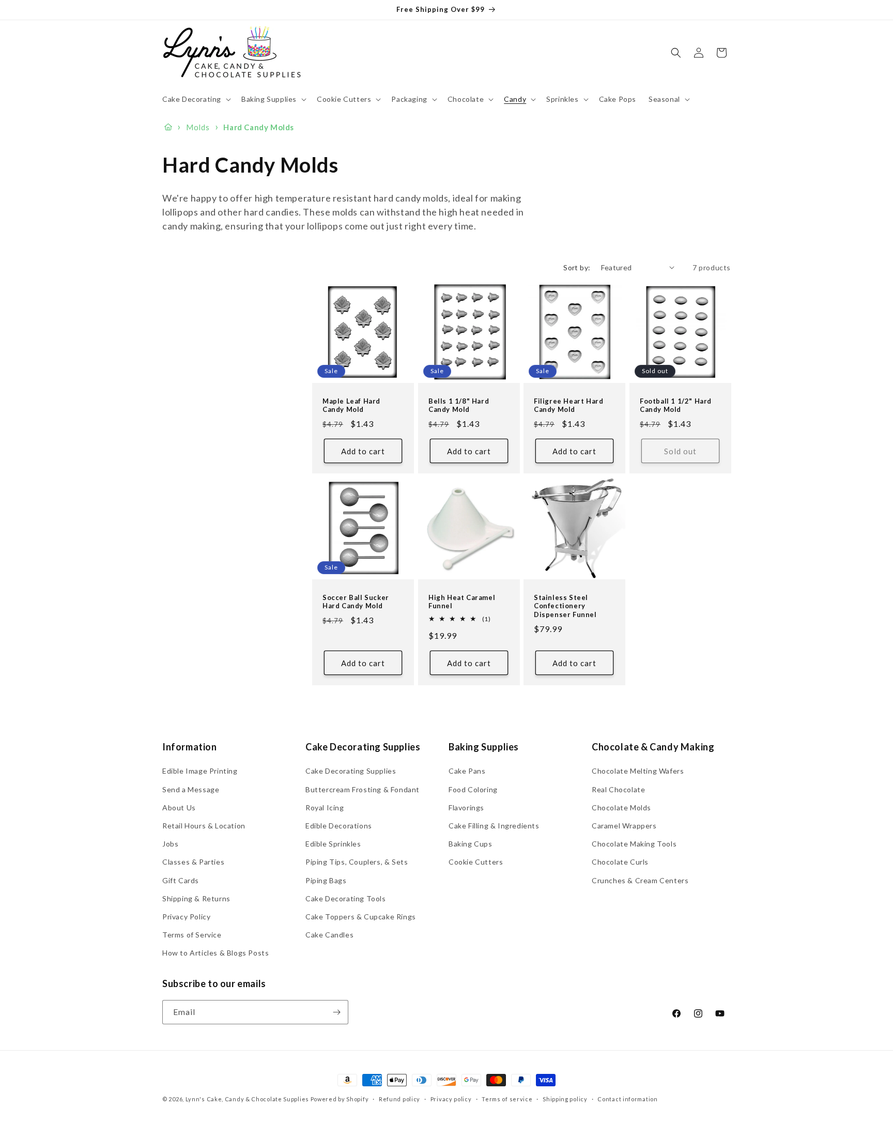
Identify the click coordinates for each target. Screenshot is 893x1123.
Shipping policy (565, 1099)
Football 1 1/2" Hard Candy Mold (676, 404)
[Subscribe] (336, 1012)
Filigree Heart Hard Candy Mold (568, 404)
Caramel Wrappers (624, 825)
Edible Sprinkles (333, 843)
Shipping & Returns (196, 898)
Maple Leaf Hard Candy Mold (351, 404)
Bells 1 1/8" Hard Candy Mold (458, 404)
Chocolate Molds (621, 807)
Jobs (170, 843)
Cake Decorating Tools (345, 898)
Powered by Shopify (340, 1099)
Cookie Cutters (476, 861)
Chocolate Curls (620, 861)
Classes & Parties (193, 861)
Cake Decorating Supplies (350, 770)
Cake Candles (329, 934)
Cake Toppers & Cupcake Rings (360, 916)
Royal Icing (324, 807)
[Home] (168, 127)
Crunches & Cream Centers (640, 880)
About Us (179, 807)
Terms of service (507, 1099)
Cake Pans (467, 770)
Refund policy (399, 1099)
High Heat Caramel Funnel (461, 601)
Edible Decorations (338, 825)
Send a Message (190, 789)
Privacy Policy (186, 916)
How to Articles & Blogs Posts (215, 952)
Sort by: (576, 267)
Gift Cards (180, 880)
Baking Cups (470, 843)
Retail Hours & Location (203, 825)
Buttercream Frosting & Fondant (362, 789)
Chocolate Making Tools (634, 843)
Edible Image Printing (200, 770)
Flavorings (466, 807)
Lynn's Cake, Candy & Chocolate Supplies (247, 1099)
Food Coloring (473, 789)
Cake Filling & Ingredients (494, 825)
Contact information (627, 1099)
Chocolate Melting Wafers (638, 770)
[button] (195, 99)
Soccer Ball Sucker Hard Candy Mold (355, 601)
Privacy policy (451, 1099)
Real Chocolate (618, 789)
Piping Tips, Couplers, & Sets (356, 861)
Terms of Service (192, 934)
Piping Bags (326, 880)
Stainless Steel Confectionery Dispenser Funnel (565, 606)
